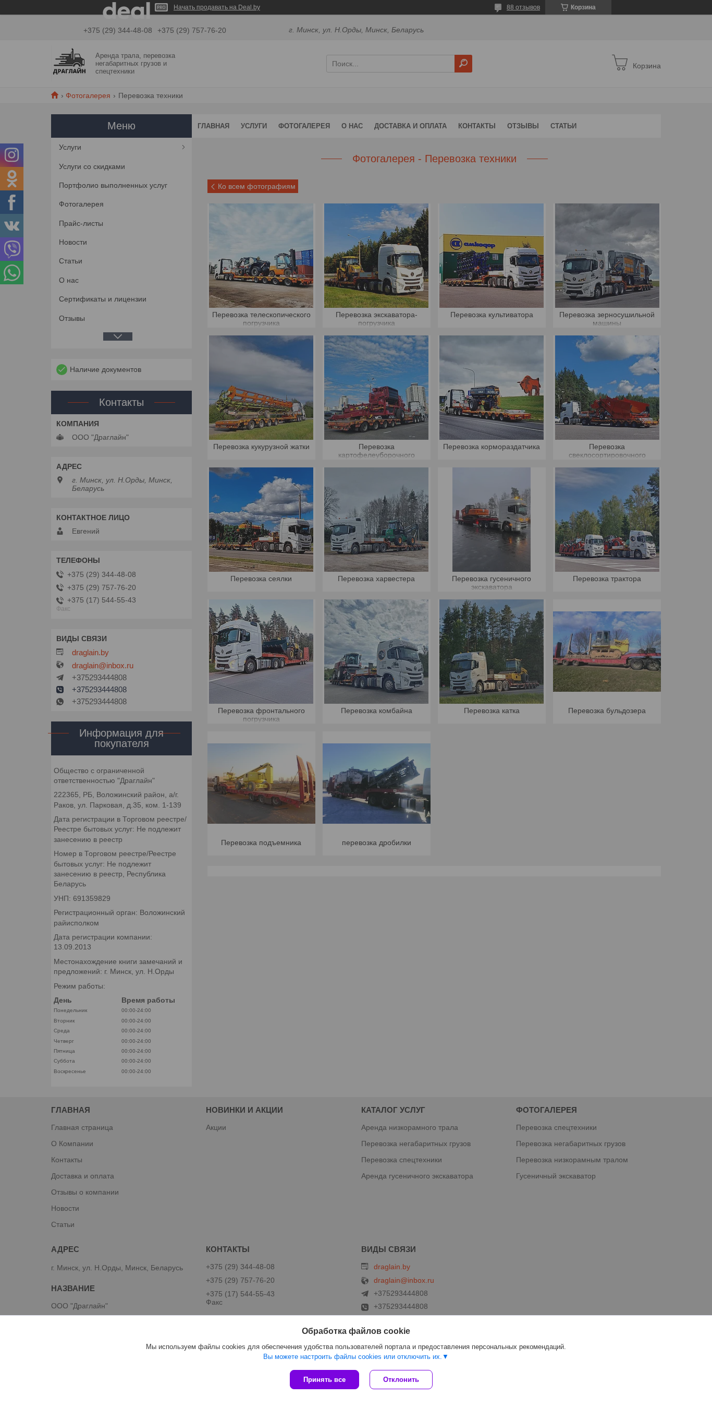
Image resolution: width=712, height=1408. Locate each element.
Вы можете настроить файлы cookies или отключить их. (352, 1357)
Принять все (324, 1379)
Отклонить (401, 1379)
